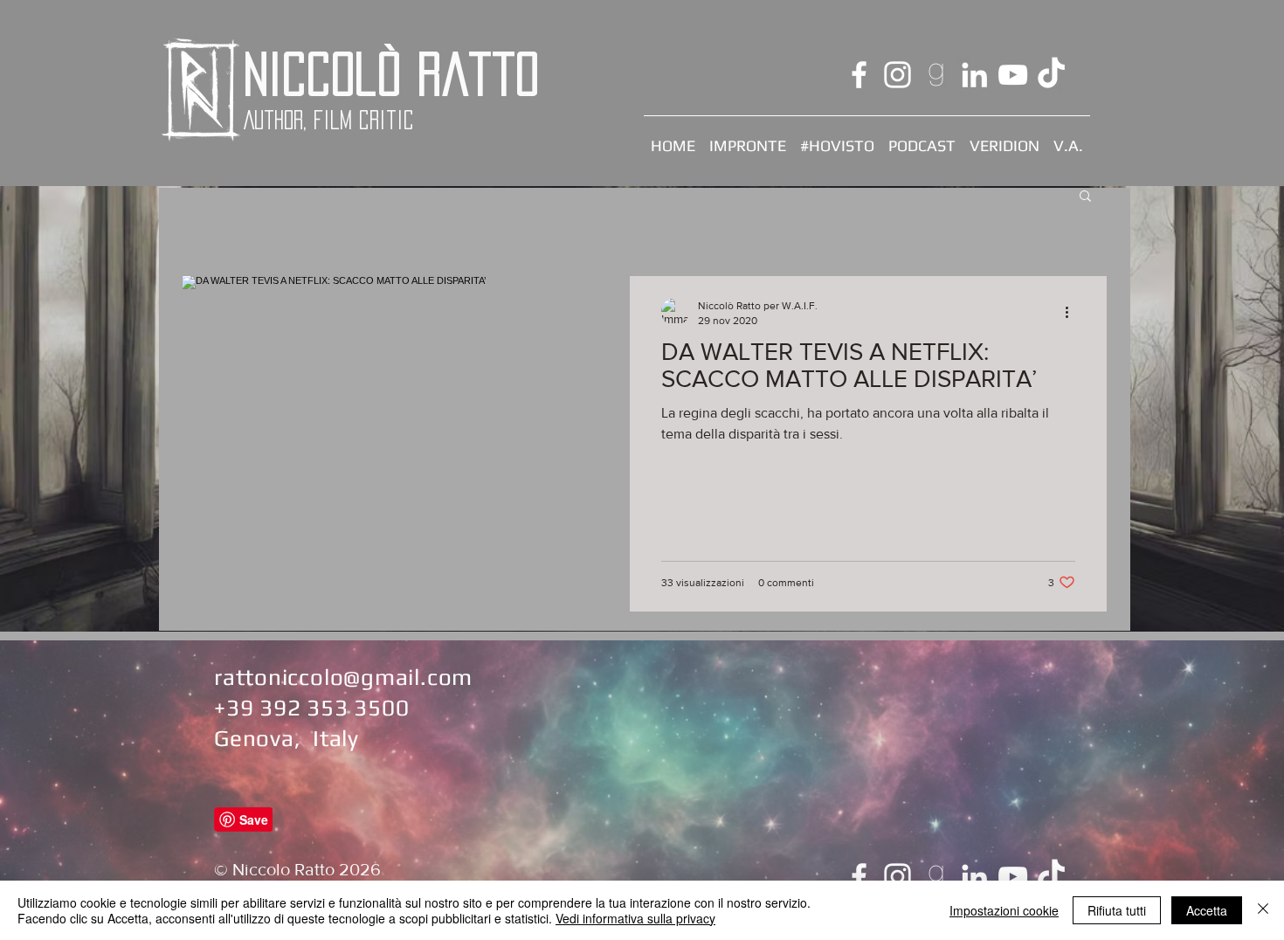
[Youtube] (1013, 75)
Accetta (1206, 910)
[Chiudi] (1263, 910)
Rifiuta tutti (1116, 910)
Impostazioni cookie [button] (1004, 910)
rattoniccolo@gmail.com (343, 677)
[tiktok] (1051, 75)
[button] (1085, 197)
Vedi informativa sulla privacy (635, 918)
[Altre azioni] (1072, 311)
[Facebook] (859, 75)
